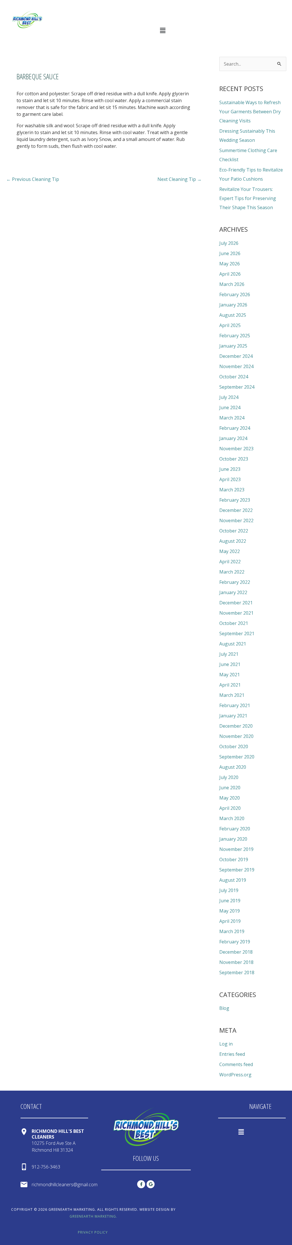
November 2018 (236, 962)
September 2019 (236, 870)
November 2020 (236, 736)
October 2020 (233, 746)
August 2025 (232, 315)
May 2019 (229, 911)
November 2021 (236, 613)
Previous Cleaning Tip (32, 179)
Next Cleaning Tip (179, 179)
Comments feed (236, 1064)
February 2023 (234, 500)
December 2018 (236, 952)
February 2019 (234, 942)
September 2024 (236, 387)
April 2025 (230, 325)
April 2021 (230, 685)
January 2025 (233, 346)
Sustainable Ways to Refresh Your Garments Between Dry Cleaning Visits (250, 111)
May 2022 (229, 551)
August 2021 (232, 644)
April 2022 (230, 561)
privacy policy (93, 1232)
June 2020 (229, 787)
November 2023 (236, 448)
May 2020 (229, 798)
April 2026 (230, 274)
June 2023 (229, 469)
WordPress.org (235, 1075)
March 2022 (231, 572)
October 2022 (233, 531)
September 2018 (236, 972)
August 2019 (232, 880)
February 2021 (234, 705)
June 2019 (229, 900)
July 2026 (228, 243)
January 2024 (233, 438)
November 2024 (236, 366)
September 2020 (236, 757)
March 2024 (231, 418)
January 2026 (233, 305)
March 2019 (231, 931)
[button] (162, 30)
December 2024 (236, 356)
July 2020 (228, 777)
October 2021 (233, 623)
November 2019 (236, 849)
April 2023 (230, 479)
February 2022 (234, 582)
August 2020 (232, 767)
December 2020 (236, 726)
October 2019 (233, 859)
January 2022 (233, 592)
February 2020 (234, 829)
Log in (226, 1044)
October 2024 (233, 377)
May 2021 (229, 674)
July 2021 (228, 654)
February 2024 (234, 428)
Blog (224, 1008)
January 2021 (233, 716)
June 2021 (229, 664)
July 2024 (228, 397)
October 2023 (233, 459)
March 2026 (231, 284)
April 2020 (230, 808)
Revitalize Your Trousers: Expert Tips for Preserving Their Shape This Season (247, 198)
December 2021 (236, 603)
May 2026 (229, 264)
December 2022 (236, 510)
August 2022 (232, 541)
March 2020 (231, 818)
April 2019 (230, 921)
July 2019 (228, 890)
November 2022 (236, 520)
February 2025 (234, 335)
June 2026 (229, 253)
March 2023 (231, 490)
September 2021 (236, 633)
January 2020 (233, 839)
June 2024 (229, 407)
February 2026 (234, 294)
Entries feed (232, 1054)
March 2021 (231, 695)
